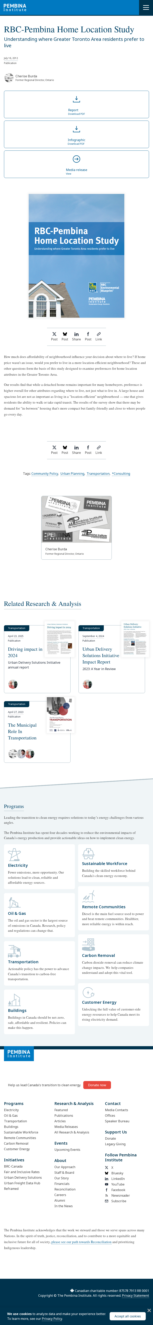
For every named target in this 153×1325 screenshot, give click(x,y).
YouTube (118, 1184)
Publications (63, 1115)
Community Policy (44, 473)
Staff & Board (64, 1172)
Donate (110, 1138)
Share (76, 339)
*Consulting (121, 473)
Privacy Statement (135, 1295)
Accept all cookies (128, 1316)
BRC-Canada (13, 1166)
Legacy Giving (115, 1144)
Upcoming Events (67, 1149)
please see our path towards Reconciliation (81, 1241)
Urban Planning (72, 473)
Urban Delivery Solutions (23, 1177)
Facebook (118, 1190)
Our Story (61, 1178)
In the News (63, 1206)
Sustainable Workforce (21, 1132)
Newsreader (120, 1195)
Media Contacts (116, 1110)
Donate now (97, 1085)
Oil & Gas (11, 1115)
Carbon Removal (16, 1143)
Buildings (11, 1126)
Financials (62, 1183)
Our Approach (64, 1167)
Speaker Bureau (117, 1121)
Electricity (11, 1110)
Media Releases (66, 1126)
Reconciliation (65, 1189)
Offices (110, 1115)
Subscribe (118, 1201)
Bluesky (117, 1173)
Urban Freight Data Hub (22, 1183)
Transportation (98, 473)
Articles (60, 1121)
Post (54, 339)
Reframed (11, 1188)
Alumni (59, 1200)
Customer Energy (17, 1149)
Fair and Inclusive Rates (22, 1172)
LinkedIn (118, 1179)
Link (98, 339)
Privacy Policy (52, 1318)
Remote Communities (20, 1138)
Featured (61, 1110)
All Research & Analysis (71, 1132)
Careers (60, 1195)
